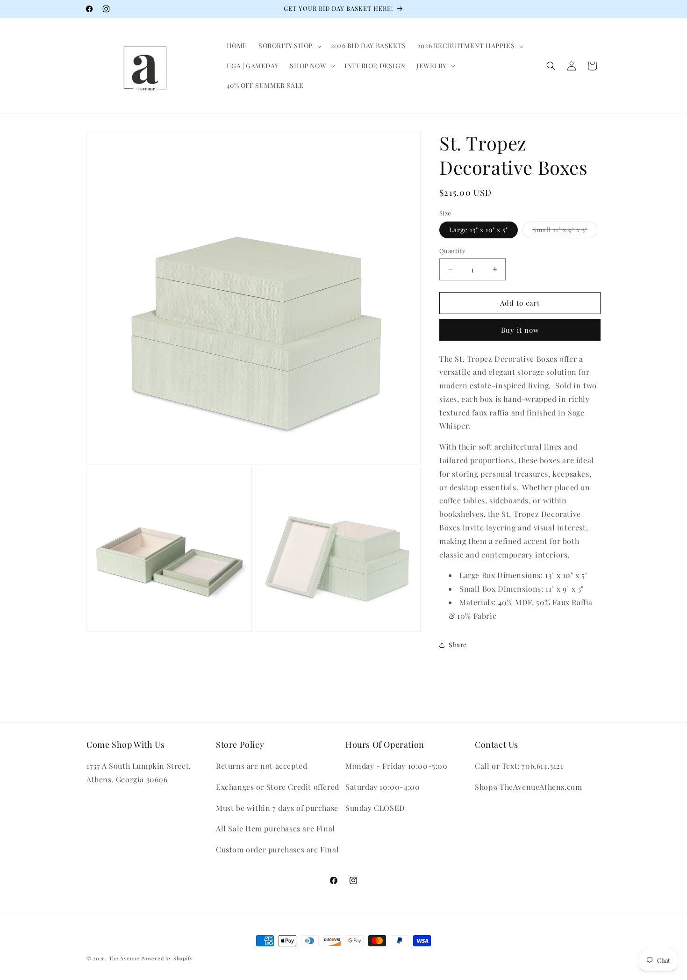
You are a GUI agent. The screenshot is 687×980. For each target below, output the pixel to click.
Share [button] (458, 644)
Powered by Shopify (167, 958)
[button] (289, 46)
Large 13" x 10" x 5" (478, 229)
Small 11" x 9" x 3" (564, 231)
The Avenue (124, 958)
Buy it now (520, 330)
